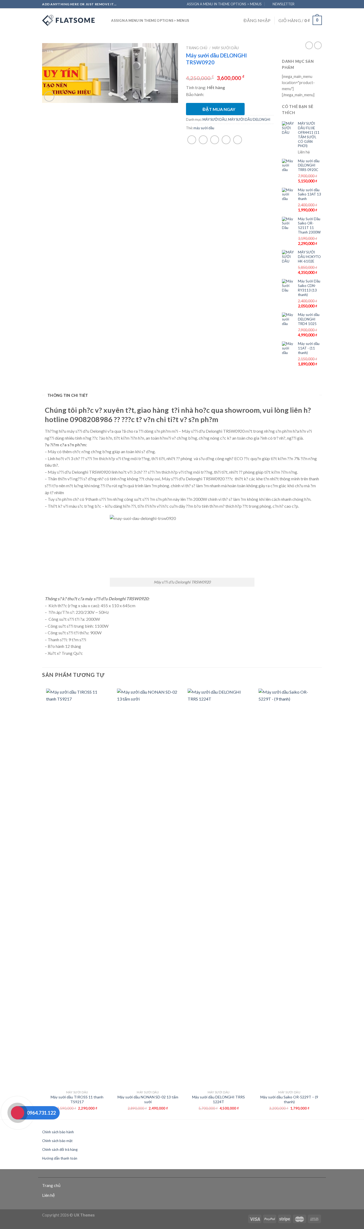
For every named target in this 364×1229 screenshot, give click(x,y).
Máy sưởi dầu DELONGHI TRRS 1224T (218, 1099)
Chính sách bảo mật (57, 1141)
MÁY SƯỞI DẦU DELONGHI (249, 119)
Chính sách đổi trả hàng (60, 1149)
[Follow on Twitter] (312, 4)
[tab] (67, 395)
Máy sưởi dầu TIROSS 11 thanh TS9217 (77, 1099)
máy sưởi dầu (203, 128)
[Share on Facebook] (191, 139)
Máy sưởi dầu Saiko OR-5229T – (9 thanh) (289, 1099)
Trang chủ (196, 48)
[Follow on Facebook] (300, 4)
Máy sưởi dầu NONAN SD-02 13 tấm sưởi (148, 1099)
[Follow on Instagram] (306, 4)
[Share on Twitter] (203, 139)
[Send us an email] (319, 4)
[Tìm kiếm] (105, 20)
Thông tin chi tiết (67, 395)
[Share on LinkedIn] (237, 139)
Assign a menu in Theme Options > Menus (224, 4)
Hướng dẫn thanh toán (59, 1158)
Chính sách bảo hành (58, 1132)
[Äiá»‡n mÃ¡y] (68, 20)
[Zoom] (49, 96)
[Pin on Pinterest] (226, 139)
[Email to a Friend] (214, 139)
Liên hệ (48, 1195)
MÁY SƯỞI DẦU (225, 48)
